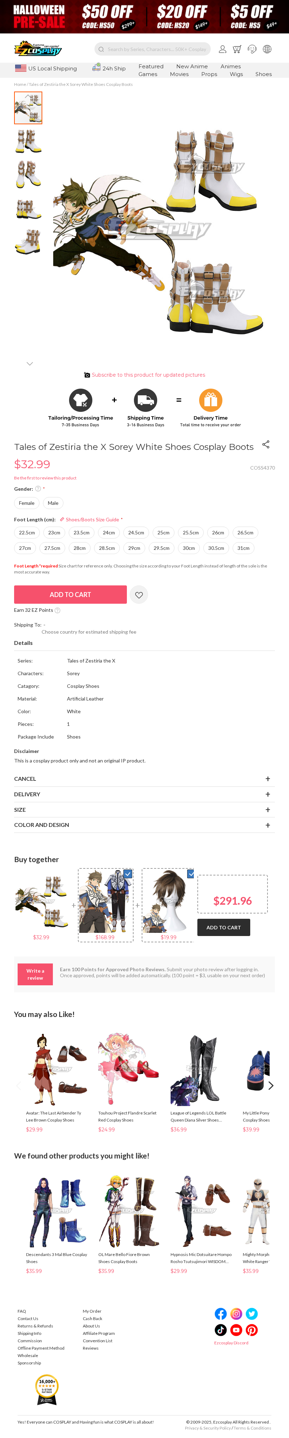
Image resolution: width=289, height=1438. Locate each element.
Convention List (97, 1340)
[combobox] (152, 49)
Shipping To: (28, 625)
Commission (30, 1340)
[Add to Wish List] (139, 594)
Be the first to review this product (45, 478)
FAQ (22, 1311)
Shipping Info (29, 1333)
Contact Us (28, 1318)
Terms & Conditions (252, 1428)
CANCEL (25, 778)
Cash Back (92, 1318)
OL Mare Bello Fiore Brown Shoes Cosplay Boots (124, 1258)
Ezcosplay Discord (231, 1342)
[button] (252, 48)
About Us (91, 1326)
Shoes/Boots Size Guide (92, 519)
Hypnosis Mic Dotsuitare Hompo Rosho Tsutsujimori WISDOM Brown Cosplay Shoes (201, 1258)
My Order (92, 1311)
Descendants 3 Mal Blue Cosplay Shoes (56, 1258)
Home (20, 84)
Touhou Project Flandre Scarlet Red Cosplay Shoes (127, 1116)
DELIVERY (27, 794)
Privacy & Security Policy (208, 1428)
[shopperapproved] (47, 1389)
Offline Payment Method (41, 1348)
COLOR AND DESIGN (41, 824)
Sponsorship (29, 1362)
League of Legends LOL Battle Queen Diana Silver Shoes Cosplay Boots (198, 1117)
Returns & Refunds (35, 1326)
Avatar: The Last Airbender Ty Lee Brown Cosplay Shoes (53, 1116)
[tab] (144, 643)
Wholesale (28, 1355)
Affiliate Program (99, 1333)
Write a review (35, 974)
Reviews (91, 1348)
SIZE (20, 809)
